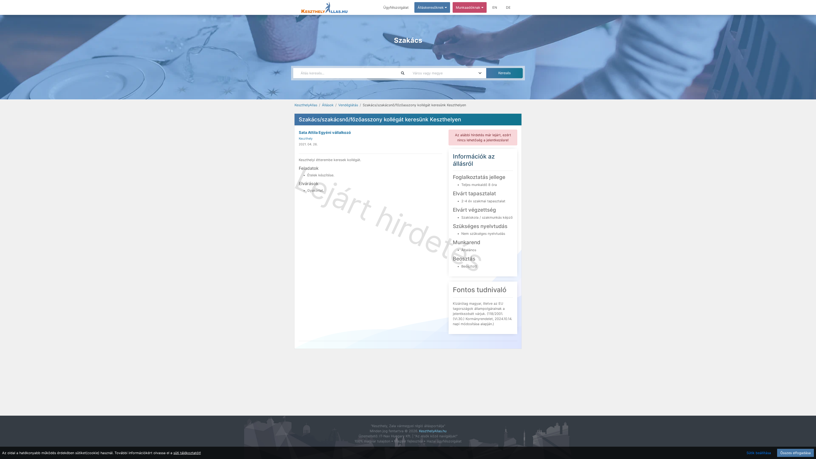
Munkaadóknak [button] (468, 7)
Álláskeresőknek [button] (431, 7)
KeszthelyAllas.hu (432, 431)
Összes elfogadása (795, 453)
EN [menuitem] (494, 7)
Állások (328, 105)
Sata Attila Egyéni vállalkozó (325, 132)
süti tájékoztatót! (187, 453)
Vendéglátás (348, 105)
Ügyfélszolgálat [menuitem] (396, 7)
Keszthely (306, 138)
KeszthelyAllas (306, 105)
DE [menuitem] (508, 7)
